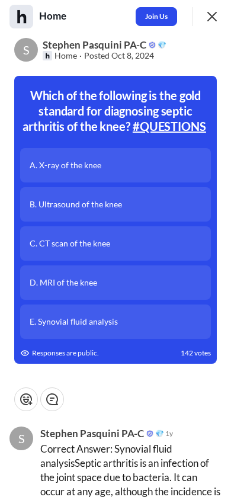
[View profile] (21, 16)
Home (65, 55)
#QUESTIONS (169, 126)
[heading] (54, 16)
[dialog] (115, 250)
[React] (26, 399)
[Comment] (52, 399)
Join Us (156, 16)
